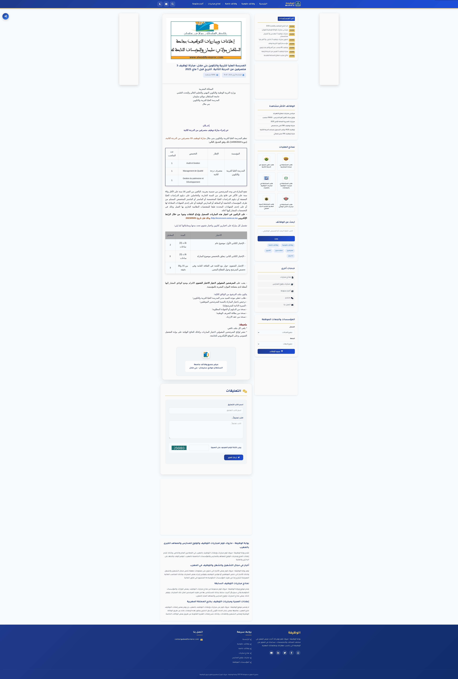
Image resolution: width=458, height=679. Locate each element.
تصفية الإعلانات (275, 351)
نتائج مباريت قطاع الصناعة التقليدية (279, 56)
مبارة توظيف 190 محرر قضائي (284, 134)
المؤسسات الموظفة (241, 662)
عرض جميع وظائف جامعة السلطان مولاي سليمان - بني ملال (206, 366)
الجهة (292, 339)
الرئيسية (263, 4)
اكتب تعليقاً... (237, 418)
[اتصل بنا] (166, 4)
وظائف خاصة (231, 4)
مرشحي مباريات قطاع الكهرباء (284, 114)
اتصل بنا (287, 305)
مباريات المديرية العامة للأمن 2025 (283, 122)
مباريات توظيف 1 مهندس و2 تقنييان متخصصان (278, 35)
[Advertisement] (206, 506)
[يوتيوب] (271, 652)
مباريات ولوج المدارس (281, 284)
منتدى (287, 298)
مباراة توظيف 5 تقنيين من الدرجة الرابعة (278, 52)
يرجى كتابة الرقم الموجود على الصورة (226, 448)
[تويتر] (284, 652)
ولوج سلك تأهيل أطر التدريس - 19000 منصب (279, 118)
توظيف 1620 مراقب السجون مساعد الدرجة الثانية (277, 130)
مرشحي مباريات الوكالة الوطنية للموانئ (278, 30)
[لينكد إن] (278, 652)
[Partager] (5, 16)
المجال (292, 327)
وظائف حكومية (248, 4)
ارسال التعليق (232, 457)
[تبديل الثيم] (159, 4)
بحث (276, 239)
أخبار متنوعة (197, 4)
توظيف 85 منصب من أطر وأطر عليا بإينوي (277, 48)
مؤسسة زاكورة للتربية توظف (281, 44)
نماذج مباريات (214, 4)
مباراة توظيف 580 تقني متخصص (283, 126)
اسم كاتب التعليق (235, 405)
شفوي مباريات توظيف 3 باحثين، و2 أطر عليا (276, 40)
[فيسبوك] (291, 652)
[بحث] (172, 4)
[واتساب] (298, 652)
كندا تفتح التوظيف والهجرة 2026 (280, 26)
